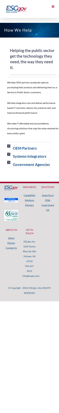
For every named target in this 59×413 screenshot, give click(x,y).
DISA (47, 200)
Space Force (48, 195)
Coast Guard (47, 205)
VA (47, 210)
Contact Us (11, 247)
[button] (29, 147)
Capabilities (29, 195)
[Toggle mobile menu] (53, 6)
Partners (29, 205)
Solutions (29, 200)
